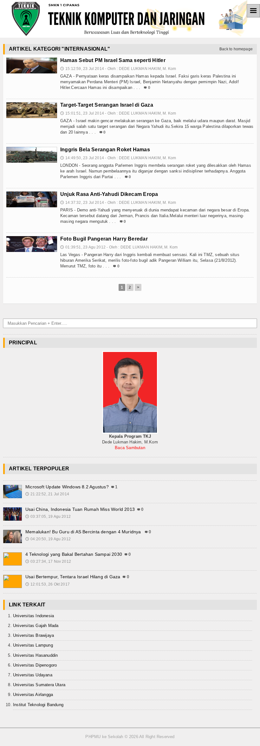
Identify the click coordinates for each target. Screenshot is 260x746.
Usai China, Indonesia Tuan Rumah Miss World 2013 (80, 509)
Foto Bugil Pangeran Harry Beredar (104, 238)
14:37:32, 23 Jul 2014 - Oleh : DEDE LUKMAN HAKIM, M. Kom (118, 202)
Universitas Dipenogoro (35, 665)
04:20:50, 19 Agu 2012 (48, 539)
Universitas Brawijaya (33, 635)
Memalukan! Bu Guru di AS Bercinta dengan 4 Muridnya (83, 531)
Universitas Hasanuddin (35, 655)
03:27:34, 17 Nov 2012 (48, 561)
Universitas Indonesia (33, 615)
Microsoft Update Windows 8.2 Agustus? (67, 486)
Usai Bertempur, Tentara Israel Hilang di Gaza (72, 576)
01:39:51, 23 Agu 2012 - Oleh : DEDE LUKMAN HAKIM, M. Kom (119, 247)
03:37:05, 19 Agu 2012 (48, 516)
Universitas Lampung (33, 645)
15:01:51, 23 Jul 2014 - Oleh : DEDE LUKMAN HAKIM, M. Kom (118, 113)
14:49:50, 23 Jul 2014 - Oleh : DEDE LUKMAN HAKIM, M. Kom (118, 158)
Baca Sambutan (130, 447)
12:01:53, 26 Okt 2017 (47, 584)
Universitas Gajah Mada (35, 625)
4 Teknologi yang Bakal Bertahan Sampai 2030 (73, 554)
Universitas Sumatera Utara (39, 684)
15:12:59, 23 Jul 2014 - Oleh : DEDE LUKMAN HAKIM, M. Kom (118, 68)
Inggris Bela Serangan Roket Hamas (105, 149)
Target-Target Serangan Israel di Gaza (106, 105)
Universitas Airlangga (33, 694)
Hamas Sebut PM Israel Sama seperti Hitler (113, 60)
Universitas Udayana (32, 675)
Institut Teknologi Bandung (38, 704)
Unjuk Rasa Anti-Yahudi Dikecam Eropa (109, 194)
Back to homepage (236, 49)
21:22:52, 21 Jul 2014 (47, 494)
